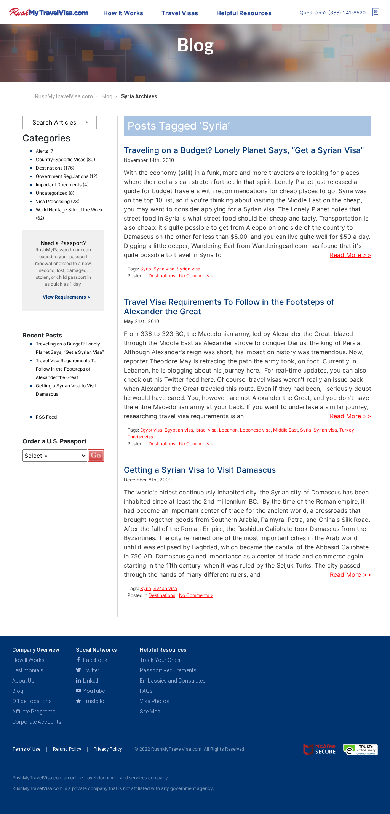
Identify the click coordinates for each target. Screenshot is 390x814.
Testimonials (27, 670)
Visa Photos (154, 701)
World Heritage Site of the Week (69, 210)
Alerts (42, 151)
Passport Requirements (168, 670)
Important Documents (59, 184)
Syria (145, 269)
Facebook (94, 660)
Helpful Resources (244, 13)
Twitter (90, 670)
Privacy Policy (108, 749)
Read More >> (350, 255)
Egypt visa (151, 430)
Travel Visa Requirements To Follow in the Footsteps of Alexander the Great (66, 369)
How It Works (123, 13)
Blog (107, 96)
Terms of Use (27, 749)
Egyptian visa (179, 430)
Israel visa (206, 430)
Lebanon (228, 430)
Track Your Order (160, 660)
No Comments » (196, 275)
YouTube (93, 691)
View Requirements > (66, 297)
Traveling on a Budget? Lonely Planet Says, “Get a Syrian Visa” (70, 348)
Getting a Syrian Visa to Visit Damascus (66, 390)
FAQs (146, 691)
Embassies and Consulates (173, 681)
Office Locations (32, 701)
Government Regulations (62, 176)
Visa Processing (53, 201)
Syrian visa (188, 269)
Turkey (346, 430)
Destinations (49, 168)
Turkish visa (140, 437)
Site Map (150, 711)
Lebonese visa (255, 430)
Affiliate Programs (34, 711)
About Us (23, 681)
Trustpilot (94, 701)
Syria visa (163, 269)
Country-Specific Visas (60, 159)
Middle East (285, 430)
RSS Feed (46, 417)
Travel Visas (179, 13)
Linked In (93, 681)
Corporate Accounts (36, 722)
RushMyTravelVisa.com (64, 96)
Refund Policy (67, 749)
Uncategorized (51, 193)
